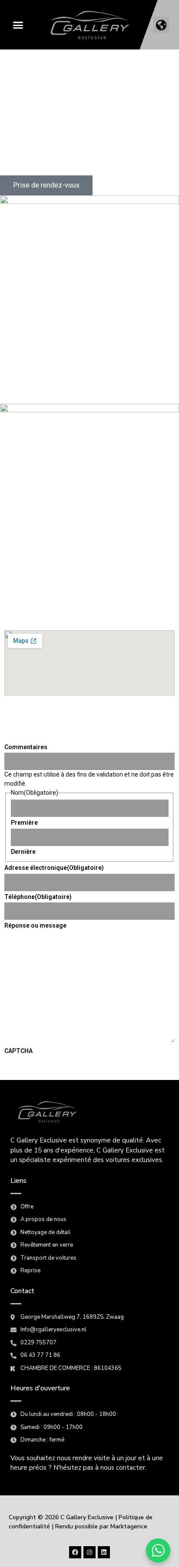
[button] (18, 24)
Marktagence (128, 1526)
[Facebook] (75, 1552)
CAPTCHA (18, 1050)
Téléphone (38, 896)
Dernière (23, 851)
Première (24, 822)
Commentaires (25, 747)
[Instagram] (89, 1552)
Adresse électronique (54, 867)
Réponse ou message (35, 925)
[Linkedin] (104, 1552)
